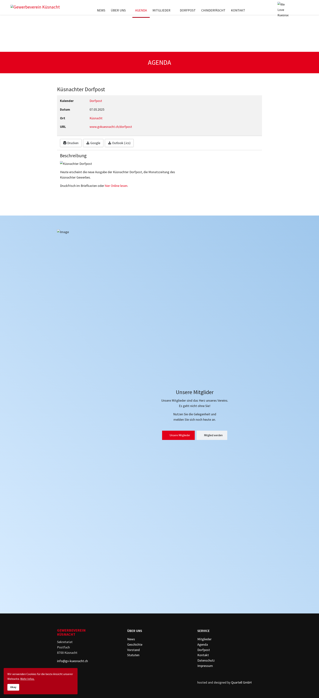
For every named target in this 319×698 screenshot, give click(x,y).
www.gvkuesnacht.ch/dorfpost (111, 127)
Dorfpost (188, 10)
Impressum (205, 666)
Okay (13, 687)
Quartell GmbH (241, 682)
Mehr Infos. (27, 679)
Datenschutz (206, 660)
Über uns (118, 10)
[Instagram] (305, 10)
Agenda (141, 10)
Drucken (72, 143)
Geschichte (134, 644)
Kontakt (238, 10)
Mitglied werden (213, 435)
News (101, 10)
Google (95, 143)
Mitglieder (161, 10)
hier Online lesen (116, 186)
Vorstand (133, 650)
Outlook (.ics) (121, 143)
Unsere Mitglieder (179, 435)
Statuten (133, 655)
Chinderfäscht (213, 10)
